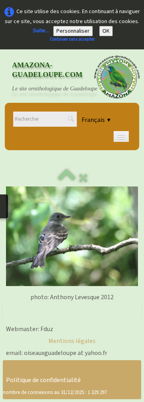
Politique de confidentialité (43, 380)
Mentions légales (72, 341)
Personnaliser (73, 31)
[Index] (66, 178)
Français (97, 120)
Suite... (41, 31)
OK (106, 31)
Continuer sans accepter (72, 39)
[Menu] (121, 136)
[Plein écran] (83, 178)
